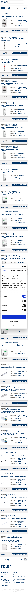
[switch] (24, 301)
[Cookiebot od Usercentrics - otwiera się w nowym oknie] (20, 266)
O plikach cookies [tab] (21, 270)
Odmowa (14, 325)
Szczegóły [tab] (12, 270)
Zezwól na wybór (14, 321)
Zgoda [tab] (4, 270)
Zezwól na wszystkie (14, 316)
